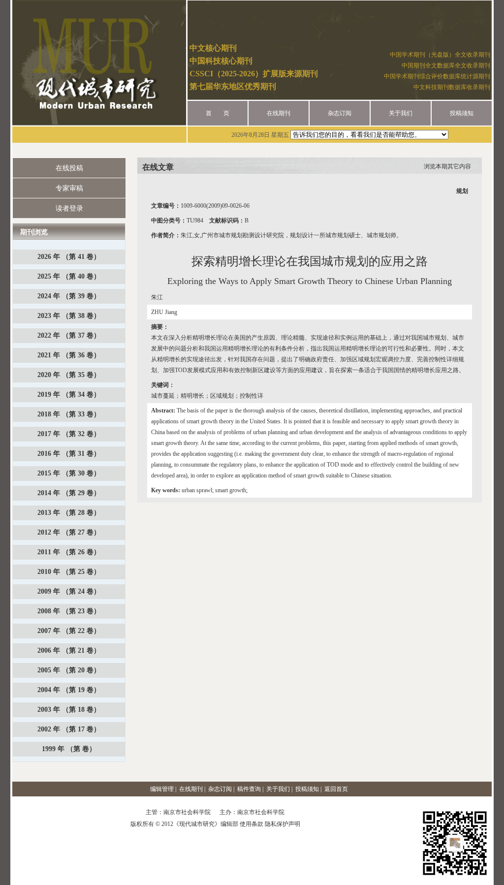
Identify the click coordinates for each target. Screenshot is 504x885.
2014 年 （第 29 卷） (68, 493)
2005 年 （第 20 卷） (68, 670)
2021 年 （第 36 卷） (68, 355)
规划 (462, 191)
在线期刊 (278, 113)
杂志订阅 (339, 113)
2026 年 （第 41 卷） (68, 256)
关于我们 (400, 113)
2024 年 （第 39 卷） (68, 296)
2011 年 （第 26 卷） (68, 552)
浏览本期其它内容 (447, 166)
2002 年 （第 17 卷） (68, 729)
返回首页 (336, 789)
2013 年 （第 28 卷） (68, 512)
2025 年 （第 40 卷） (68, 276)
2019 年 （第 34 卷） (68, 394)
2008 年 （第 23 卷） (68, 611)
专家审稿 (69, 188)
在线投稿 (69, 168)
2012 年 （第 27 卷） (68, 532)
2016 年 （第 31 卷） (68, 453)
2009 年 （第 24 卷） (68, 591)
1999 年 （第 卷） (69, 749)
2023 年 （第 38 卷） (68, 315)
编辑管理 (162, 789)
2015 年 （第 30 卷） (68, 473)
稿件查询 (249, 789)
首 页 (217, 113)
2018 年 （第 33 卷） (68, 414)
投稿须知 (461, 113)
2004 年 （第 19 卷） (68, 690)
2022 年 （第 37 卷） (68, 335)
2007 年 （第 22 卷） (68, 630)
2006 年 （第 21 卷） (68, 650)
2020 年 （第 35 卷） (68, 375)
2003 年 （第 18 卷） (68, 709)
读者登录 (69, 208)
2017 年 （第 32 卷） (68, 434)
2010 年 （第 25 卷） (68, 571)
